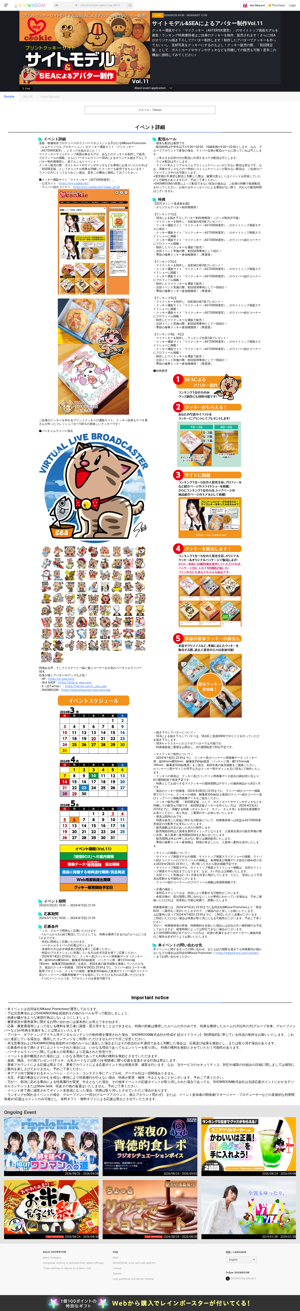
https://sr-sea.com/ (61, 679)
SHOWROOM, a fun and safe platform (134, 1263)
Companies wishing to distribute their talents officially (73, 1263)
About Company (52, 1257)
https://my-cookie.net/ (74, 183)
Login (292, 5)
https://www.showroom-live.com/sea (85, 690)
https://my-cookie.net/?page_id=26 (96, 187)
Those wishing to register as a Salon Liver (67, 1268)
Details (9, 96)
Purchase (278, 5)
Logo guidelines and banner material (133, 1279)
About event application (150, 88)
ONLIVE (28, 97)
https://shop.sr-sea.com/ (75, 682)
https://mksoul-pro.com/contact (237, 953)
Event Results (50, 97)
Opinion (117, 1273)
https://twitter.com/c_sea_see (86, 686)
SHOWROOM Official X (243, 1278)
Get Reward (257, 5)
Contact (117, 1268)
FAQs (116, 1257)
